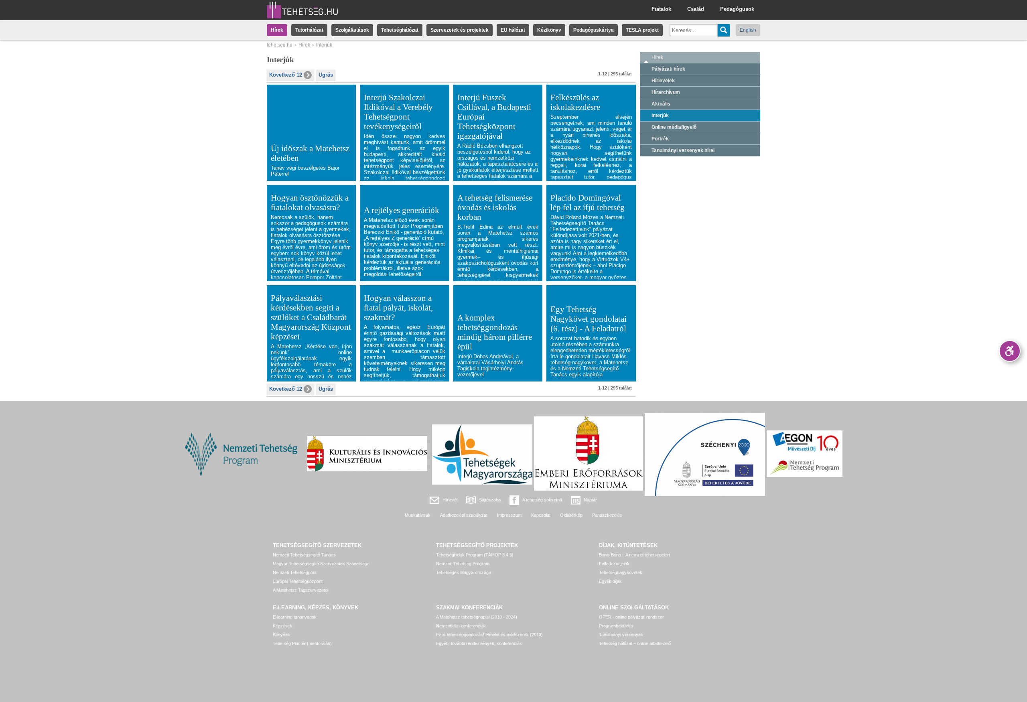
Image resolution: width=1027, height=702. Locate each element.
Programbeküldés (616, 625)
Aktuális (661, 104)
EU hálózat (513, 30)
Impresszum (509, 515)
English (748, 30)
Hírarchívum (666, 92)
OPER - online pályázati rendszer (631, 617)
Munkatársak (417, 515)
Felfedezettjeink (614, 563)
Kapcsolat (540, 515)
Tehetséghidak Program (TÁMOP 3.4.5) (475, 554)
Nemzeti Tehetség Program (462, 563)
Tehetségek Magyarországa (463, 572)
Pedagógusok (737, 9)
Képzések (282, 625)
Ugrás (326, 75)
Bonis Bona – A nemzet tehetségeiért (634, 554)
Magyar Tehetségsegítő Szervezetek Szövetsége (321, 563)
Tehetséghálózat (399, 30)
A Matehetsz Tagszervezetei (300, 590)
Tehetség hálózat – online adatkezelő (635, 643)
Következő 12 (285, 75)
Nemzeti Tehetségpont (295, 572)
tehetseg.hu (279, 45)
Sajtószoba (490, 499)
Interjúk (660, 115)
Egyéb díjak (610, 581)
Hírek (277, 30)
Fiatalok (661, 9)
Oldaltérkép (571, 515)
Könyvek (281, 634)
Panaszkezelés (607, 515)
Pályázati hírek (668, 69)
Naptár (590, 499)
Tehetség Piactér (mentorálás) (302, 643)
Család (695, 9)
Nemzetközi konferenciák (461, 625)
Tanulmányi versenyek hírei (683, 150)
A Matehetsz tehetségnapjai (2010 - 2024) (476, 617)
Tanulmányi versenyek (621, 634)
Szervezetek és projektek (459, 30)
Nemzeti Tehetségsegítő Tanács (304, 554)
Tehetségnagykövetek (620, 572)
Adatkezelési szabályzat (463, 515)
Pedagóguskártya (593, 30)
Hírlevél (449, 499)
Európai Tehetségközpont (298, 581)
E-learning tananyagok (295, 617)
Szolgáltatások (352, 30)
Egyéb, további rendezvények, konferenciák (479, 643)
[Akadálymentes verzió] (1010, 351)
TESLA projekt (642, 30)
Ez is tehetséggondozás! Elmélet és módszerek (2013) (489, 634)
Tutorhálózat (309, 30)
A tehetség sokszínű (542, 499)
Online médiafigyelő (674, 127)
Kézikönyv (549, 30)
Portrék (660, 139)
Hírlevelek (663, 80)
